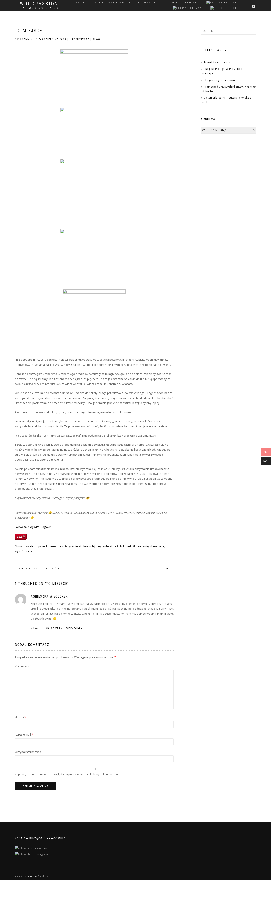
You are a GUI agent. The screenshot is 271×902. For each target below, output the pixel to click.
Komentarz (23, 666)
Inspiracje (147, 2)
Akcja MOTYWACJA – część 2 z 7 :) (41, 568)
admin (28, 39)
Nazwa (20, 717)
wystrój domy (23, 551)
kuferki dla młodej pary (87, 546)
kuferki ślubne (132, 546)
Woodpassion (39, 3)
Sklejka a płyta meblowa (219, 80)
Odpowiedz (74, 627)
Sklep (80, 2)
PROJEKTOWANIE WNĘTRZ (112, 2)
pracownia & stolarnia (39, 8)
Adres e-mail (24, 734)
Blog (96, 39)
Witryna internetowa (28, 752)
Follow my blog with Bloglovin (33, 527)
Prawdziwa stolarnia (217, 62)
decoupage (37, 546)
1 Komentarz (79, 39)
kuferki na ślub (112, 546)
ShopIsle (20, 876)
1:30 (168, 568)
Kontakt (192, 2)
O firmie (171, 2)
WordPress (43, 876)
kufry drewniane (153, 546)
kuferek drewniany (58, 546)
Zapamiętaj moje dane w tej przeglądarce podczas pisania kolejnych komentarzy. (67, 774)
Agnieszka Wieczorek (49, 596)
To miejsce (28, 30)
